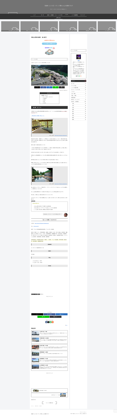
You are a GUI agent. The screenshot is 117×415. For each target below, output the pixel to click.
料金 (44, 101)
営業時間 (45, 98)
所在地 (45, 102)
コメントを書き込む (49, 402)
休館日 (45, 99)
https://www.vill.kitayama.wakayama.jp (61, 135)
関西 (39, 294)
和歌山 (42, 294)
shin (79, 60)
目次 (48, 93)
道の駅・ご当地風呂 (34, 294)
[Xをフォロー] (48, 322)
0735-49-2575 (36, 226)
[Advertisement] (49, 303)
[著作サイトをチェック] (46, 322)
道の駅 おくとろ (45, 95)
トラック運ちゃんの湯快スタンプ (49, 43)
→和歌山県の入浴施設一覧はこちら (37, 115)
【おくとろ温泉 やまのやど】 (48, 96)
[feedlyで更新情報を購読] (50, 322)
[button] (67, 59)
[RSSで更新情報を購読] (53, 322)
